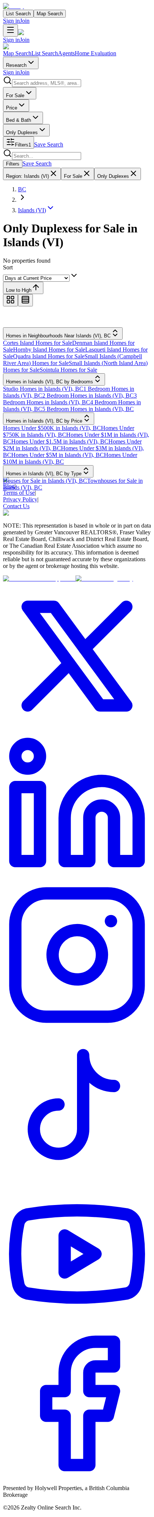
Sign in (11, 21)
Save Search (48, 144)
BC (22, 189)
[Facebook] (77, 1475)
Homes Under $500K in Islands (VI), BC (52, 428)
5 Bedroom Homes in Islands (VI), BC (88, 409)
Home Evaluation (95, 53)
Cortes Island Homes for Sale (37, 343)
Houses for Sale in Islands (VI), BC (45, 481)
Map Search (50, 13)
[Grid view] (10, 300)
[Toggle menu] (10, 30)
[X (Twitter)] (77, 728)
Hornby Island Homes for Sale (49, 349)
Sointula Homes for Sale (68, 370)
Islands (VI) (32, 210)
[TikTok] (77, 1176)
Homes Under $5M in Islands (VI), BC (57, 455)
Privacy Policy (20, 499)
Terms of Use (19, 492)
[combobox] (46, 83)
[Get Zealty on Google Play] (104, 578)
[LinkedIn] (77, 877)
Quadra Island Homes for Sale (48, 356)
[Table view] (25, 300)
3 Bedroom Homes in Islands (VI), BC (70, 398)
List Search (18, 13)
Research (16, 65)
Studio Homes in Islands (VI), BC (43, 389)
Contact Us (16, 506)
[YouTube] (77, 1326)
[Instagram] (77, 1027)
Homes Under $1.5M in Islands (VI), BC (59, 441)
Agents (66, 53)
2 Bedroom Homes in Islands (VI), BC (88, 395)
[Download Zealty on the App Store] (39, 578)
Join (25, 21)
